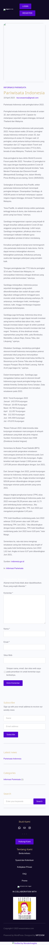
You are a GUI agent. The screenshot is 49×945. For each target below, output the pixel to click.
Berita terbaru (24, 853)
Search (39, 801)
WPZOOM (40, 935)
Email (7, 642)
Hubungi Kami (24, 842)
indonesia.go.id (17, 561)
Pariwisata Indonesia (12, 759)
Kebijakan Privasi (24, 867)
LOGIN (25, 6)
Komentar (8, 593)
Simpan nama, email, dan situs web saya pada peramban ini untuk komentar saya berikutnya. (23, 671)
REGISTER (27, 13)
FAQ (24, 874)
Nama (7, 629)
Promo (24, 881)
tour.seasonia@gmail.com (27, 98)
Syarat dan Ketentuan (24, 860)
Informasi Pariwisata (15, 88)
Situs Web (8, 655)
